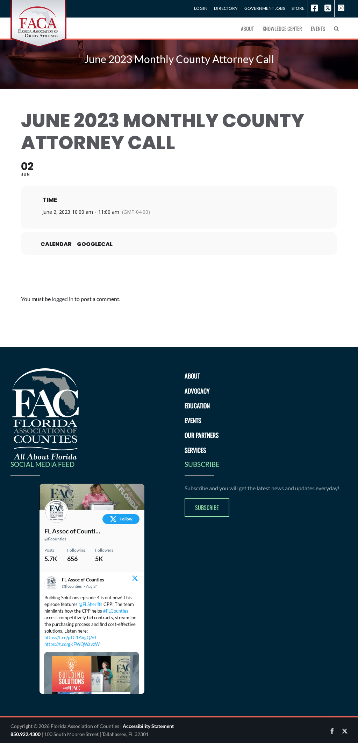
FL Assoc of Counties (72, 531)
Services (195, 450)
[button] (336, 28)
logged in (62, 298)
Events (193, 420)
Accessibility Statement (148, 726)
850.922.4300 (25, 734)
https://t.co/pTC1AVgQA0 (70, 637)
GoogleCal (95, 244)
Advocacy (197, 390)
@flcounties (55, 538)
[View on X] (135, 579)
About (192, 375)
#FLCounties (115, 611)
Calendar (56, 244)
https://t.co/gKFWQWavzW (72, 644)
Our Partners (202, 434)
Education (197, 405)
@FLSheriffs (90, 604)
